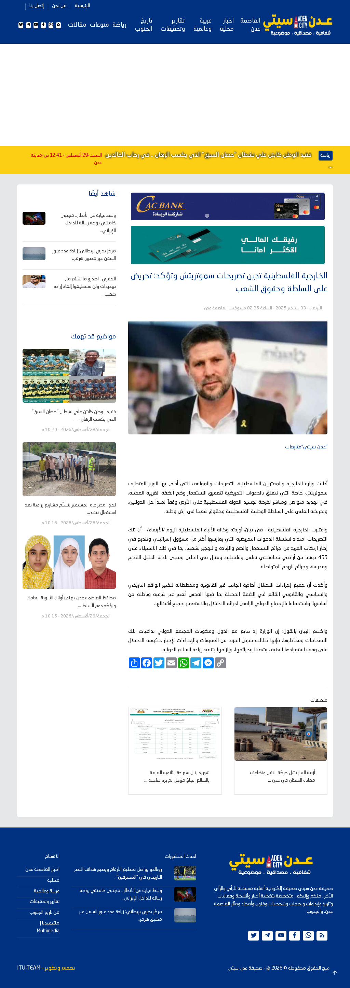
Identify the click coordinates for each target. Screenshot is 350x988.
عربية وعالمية (202, 25)
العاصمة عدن (250, 25)
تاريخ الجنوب (143, 25)
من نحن (59, 5)
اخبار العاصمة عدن (42, 869)
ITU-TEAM (28, 968)
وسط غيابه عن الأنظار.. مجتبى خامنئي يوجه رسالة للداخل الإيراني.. (88, 223)
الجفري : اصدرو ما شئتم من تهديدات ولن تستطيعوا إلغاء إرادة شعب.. (85, 287)
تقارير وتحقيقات (173, 25)
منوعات (99, 25)
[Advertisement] (175, 95)
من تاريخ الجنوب (44, 912)
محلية (53, 880)
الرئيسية (82, 5)
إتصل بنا (36, 5)
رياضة (119, 25)
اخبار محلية (227, 25)
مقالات (77, 25)
